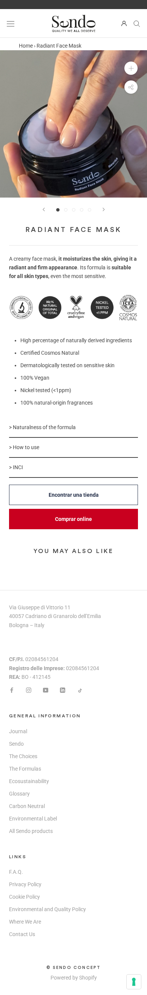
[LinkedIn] (62, 690)
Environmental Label (33, 819)
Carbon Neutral (27, 806)
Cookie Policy (24, 897)
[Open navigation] (10, 23)
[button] (73, 428)
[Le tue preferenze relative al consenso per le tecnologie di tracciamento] (134, 982)
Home (26, 46)
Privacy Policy (25, 884)
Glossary (19, 794)
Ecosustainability (29, 781)
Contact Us (22, 934)
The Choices (23, 756)
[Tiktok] (79, 690)
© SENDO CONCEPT (73, 968)
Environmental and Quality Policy (47, 909)
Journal (18, 731)
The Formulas (25, 769)
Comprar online (73, 519)
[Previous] (44, 209)
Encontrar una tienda (74, 495)
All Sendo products (31, 831)
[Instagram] (28, 690)
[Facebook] (11, 690)
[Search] (136, 23)
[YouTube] (45, 690)
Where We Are (25, 922)
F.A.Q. (16, 872)
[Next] (104, 209)
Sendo (16, 744)
